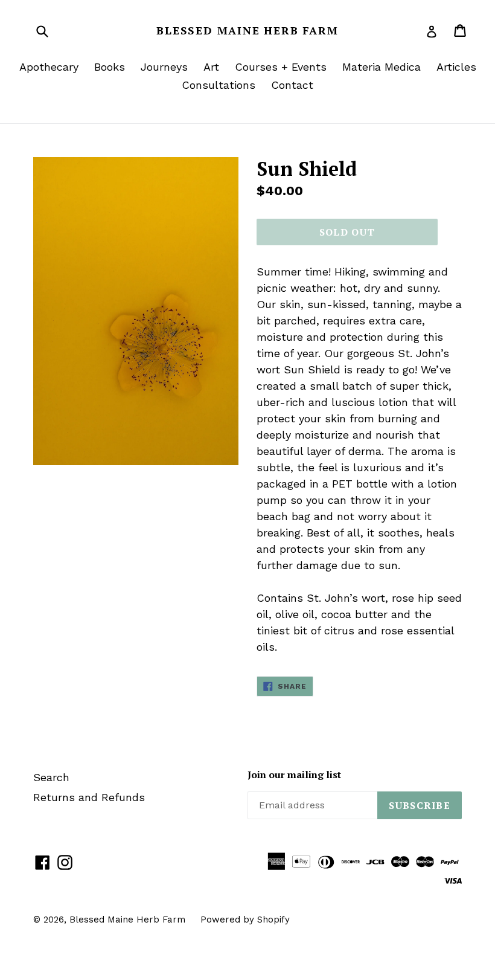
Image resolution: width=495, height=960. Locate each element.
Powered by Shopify (245, 919)
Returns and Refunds (89, 797)
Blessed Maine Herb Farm (247, 30)
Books (109, 66)
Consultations (218, 85)
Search (51, 777)
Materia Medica (381, 66)
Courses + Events (281, 66)
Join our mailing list (294, 775)
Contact (292, 85)
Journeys (164, 66)
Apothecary (48, 66)
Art (211, 66)
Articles (456, 66)
